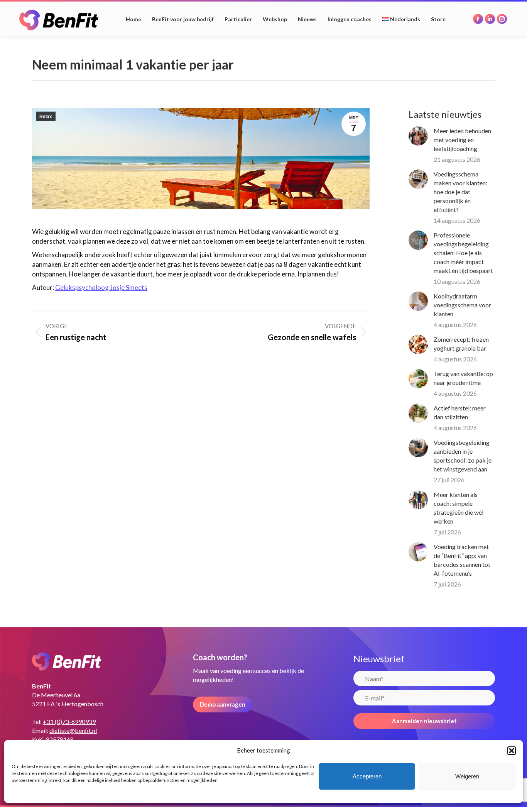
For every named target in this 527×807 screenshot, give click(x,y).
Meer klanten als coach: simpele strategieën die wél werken (458, 508)
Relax (45, 116)
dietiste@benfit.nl (73, 730)
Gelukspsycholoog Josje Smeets (101, 287)
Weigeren (467, 776)
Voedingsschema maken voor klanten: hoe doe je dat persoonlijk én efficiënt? (460, 191)
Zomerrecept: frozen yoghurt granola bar (461, 344)
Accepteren (367, 776)
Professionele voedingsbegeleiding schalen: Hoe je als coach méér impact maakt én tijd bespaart (463, 252)
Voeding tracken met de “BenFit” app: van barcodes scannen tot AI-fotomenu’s (462, 560)
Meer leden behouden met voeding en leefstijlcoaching (462, 139)
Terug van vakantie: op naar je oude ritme (463, 378)
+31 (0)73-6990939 (69, 721)
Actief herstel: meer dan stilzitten (460, 412)
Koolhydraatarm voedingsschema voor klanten (462, 304)
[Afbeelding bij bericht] (418, 136)
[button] (511, 750)
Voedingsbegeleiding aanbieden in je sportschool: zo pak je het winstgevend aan (463, 456)
